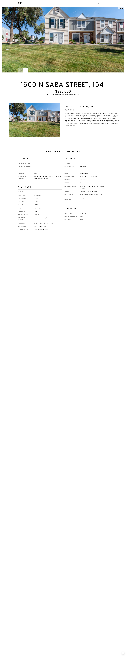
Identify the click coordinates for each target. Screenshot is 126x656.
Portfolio (40, 3)
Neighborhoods (63, 3)
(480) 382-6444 (100, 3)
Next (25, 70)
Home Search (50, 3)
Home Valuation (76, 3)
